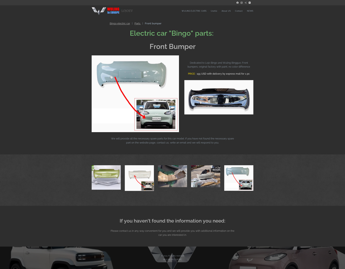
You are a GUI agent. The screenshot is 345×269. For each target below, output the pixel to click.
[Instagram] (241, 2)
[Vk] (249, 2)
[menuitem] (195, 11)
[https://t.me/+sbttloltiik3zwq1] (245, 2)
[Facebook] (237, 2)
